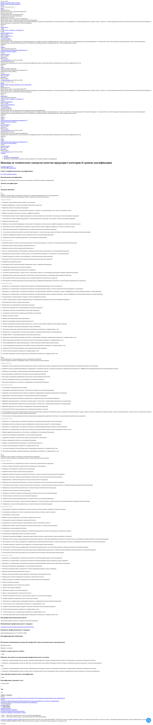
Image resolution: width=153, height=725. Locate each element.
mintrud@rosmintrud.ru (7, 102)
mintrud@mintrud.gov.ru (7, 33)
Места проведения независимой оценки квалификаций (50, 698)
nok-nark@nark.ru (5, 54)
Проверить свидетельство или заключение (12, 698)
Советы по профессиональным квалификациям (13, 701)
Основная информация (7, 166)
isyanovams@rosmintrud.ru (8, 104)
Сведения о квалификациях (11, 157)
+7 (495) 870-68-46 (6, 38)
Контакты (17, 4)
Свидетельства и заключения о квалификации (24, 702)
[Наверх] (1, 686)
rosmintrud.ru (4, 96)
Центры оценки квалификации (35, 701)
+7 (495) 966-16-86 (6, 60)
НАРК (2, 4)
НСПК (6, 4)
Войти (2, 8)
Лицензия (8, 708)
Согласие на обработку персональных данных (13, 712)
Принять (3, 695)
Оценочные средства (6, 702)
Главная (6, 156)
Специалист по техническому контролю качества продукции (17, 627)
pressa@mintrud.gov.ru (6, 36)
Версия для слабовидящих (8, 2)
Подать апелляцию (29, 698)
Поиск (2, 5)
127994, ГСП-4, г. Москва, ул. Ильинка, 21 (12, 30)
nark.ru (2, 67)
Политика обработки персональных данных (13, 711)
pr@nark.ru (3, 57)
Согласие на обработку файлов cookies (11, 719)
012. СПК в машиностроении (9, 174)
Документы (11, 4)
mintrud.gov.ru (4, 27)
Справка (17, 2)
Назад (2, 86)
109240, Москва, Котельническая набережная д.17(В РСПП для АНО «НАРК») (14, 50)
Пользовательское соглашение (9, 709)
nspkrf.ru (3, 47)
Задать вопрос (6, 706)
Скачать (12, 168)
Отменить (9, 695)
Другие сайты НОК (26, 84)
